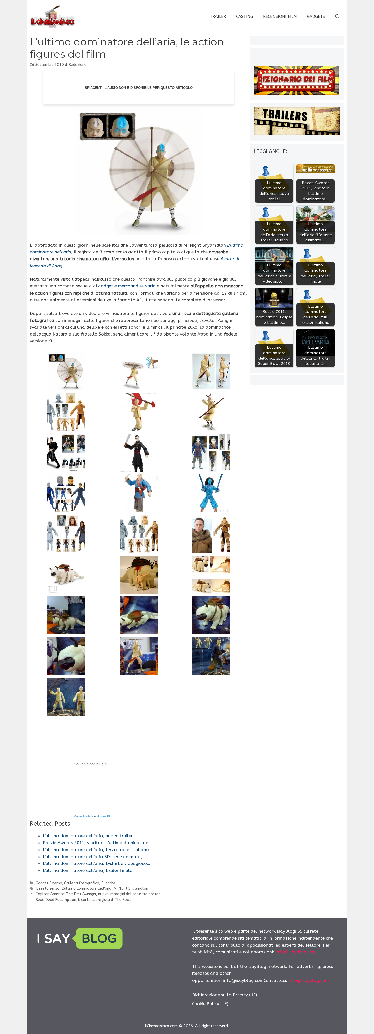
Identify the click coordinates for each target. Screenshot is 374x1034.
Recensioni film (280, 16)
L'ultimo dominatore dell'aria (86, 888)
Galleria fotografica (81, 883)
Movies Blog (104, 816)
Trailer (218, 16)
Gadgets (316, 16)
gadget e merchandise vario (127, 285)
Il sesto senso (48, 888)
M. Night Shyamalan (130, 888)
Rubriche (108, 883)
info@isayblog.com (296, 951)
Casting (244, 16)
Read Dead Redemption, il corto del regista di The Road (83, 900)
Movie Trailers (83, 816)
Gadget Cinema (49, 883)
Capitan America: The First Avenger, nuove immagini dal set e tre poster (98, 894)
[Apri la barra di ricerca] (337, 16)
